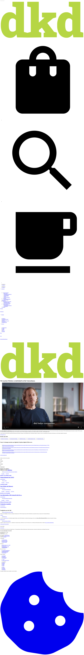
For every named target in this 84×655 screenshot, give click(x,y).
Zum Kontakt (2, 527)
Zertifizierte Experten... (23, 438)
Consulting (4, 298)
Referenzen (2, 311)
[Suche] (43, 201)
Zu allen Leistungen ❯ (3, 455)
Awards (3, 328)
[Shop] (43, 120)
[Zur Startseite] (42, 378)
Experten (1, 308)
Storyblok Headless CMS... (31, 438)
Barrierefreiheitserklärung (3, 339)
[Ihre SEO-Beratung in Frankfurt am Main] (42, 450)
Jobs (1, 336)
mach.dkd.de (4, 555)
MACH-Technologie (7, 297)
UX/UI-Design (6, 304)
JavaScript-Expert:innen (7, 303)
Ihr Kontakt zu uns (3, 434)
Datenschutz (4, 569)
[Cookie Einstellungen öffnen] (42, 654)
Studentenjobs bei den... (40, 438)
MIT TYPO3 (6, 293)
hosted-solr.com (4, 557)
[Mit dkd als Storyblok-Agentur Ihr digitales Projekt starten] (42, 452)
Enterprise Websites (6, 292)
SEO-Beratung (4, 552)
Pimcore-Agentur (4, 542)
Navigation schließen (3, 571)
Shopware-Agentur (4, 541)
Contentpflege (6, 306)
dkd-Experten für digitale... (14, 438)
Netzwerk (3, 330)
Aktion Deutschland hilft (5, 546)
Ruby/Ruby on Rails (7, 302)
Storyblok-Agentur (4, 540)
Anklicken (9, 470)
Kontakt (3, 567)
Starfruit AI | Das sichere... (4, 438)
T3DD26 (1, 515)
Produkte (2, 314)
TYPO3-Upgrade (6, 295)
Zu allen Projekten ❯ (3, 507)
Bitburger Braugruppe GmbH (6, 545)
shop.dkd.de (3, 556)
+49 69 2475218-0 (6, 535)
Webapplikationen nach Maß (7, 301)
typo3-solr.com (4, 558)
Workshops (3, 307)
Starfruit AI (3, 318)
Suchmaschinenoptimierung (8, 305)
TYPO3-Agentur (4, 539)
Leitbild (3, 329)
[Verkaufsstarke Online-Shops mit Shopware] (42, 448)
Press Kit (3, 331)
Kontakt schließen (8, 571)
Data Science (4, 300)
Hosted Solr (3, 321)
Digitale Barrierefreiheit (7, 299)
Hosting (5, 296)
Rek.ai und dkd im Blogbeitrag (49, 522)
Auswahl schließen (14, 571)
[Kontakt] (43, 282)
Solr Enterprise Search (5, 319)
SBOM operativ (2, 519)
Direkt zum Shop (4, 322)
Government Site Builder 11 (8, 294)
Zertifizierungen (4, 327)
